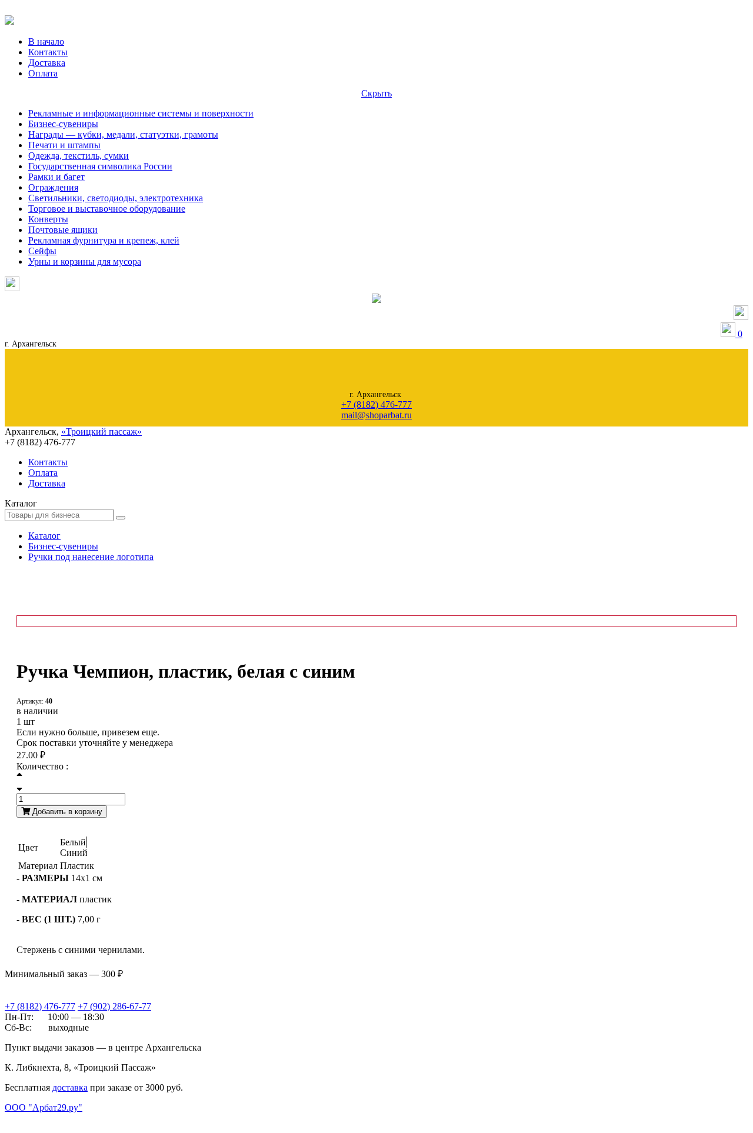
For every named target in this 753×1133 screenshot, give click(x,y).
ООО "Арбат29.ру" (43, 1107)
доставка (70, 1087)
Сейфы (42, 251)
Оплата (43, 73)
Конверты (48, 219)
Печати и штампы (64, 145)
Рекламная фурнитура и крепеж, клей (103, 240)
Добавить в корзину (66, 811)
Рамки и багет (56, 177)
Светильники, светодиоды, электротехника (115, 198)
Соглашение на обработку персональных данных (65, 1119)
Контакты (48, 52)
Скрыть (376, 93)
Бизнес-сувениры (63, 124)
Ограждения (53, 187)
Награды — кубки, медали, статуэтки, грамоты (123, 134)
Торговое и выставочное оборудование (106, 209)
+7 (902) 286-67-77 (114, 1006)
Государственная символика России (100, 166)
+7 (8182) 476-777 (376, 404)
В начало (46, 41)
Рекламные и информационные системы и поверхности (141, 113)
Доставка (46, 63)
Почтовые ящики (63, 230)
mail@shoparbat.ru (376, 415)
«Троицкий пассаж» (101, 431)
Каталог (44, 536)
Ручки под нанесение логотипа (91, 557)
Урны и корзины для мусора (84, 261)
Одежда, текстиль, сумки (78, 156)
